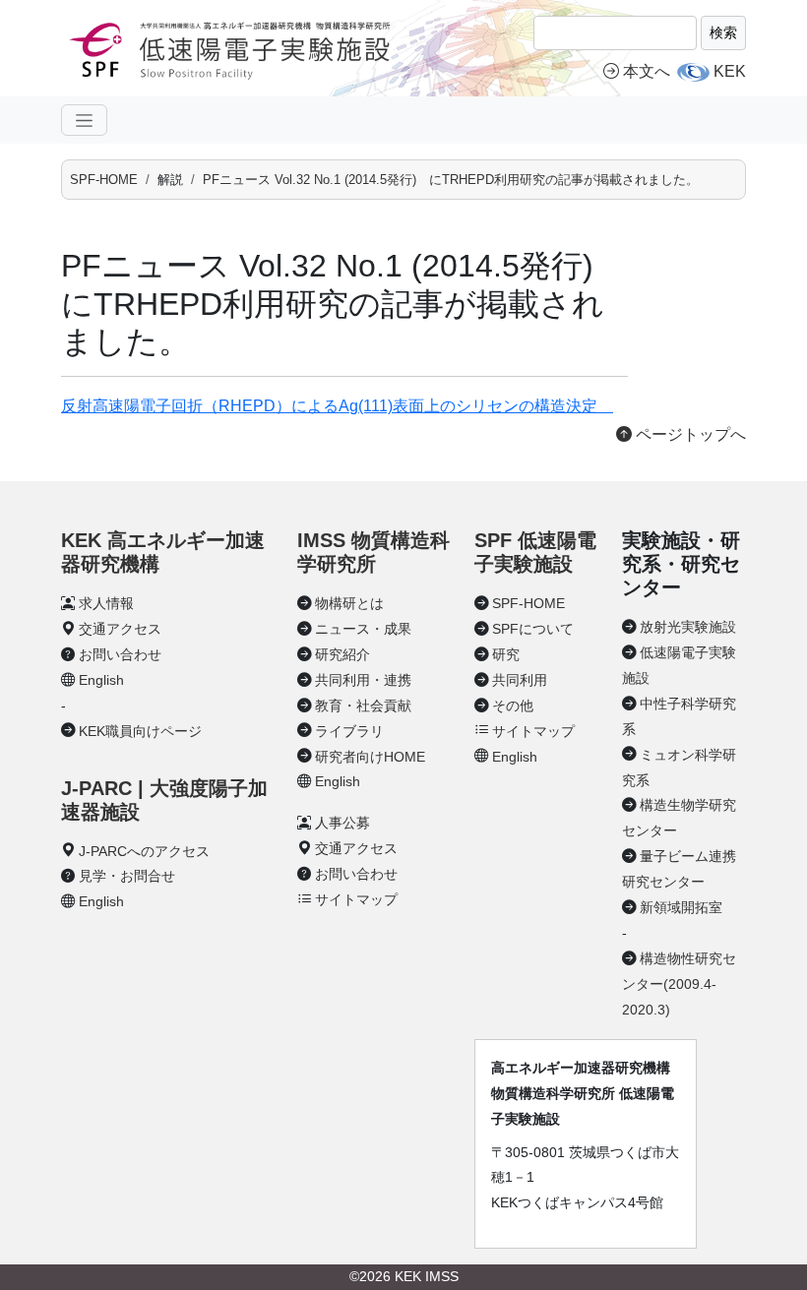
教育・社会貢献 (363, 705)
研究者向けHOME (370, 757)
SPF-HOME (104, 179)
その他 (512, 705)
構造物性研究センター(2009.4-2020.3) (679, 984)
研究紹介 (342, 654)
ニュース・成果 (363, 629)
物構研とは (349, 603)
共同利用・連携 (363, 680)
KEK (730, 71)
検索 (723, 32)
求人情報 (106, 603)
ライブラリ (349, 731)
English (101, 680)
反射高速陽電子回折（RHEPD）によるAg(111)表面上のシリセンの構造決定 (337, 406)
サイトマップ (356, 899)
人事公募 (342, 822)
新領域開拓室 (681, 907)
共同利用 (519, 680)
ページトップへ (689, 434)
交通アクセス (120, 629)
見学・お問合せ (127, 876)
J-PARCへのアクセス (144, 851)
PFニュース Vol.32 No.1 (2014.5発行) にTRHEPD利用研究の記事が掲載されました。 (451, 179)
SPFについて (533, 629)
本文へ (646, 71)
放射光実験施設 (688, 627)
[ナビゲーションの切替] (84, 120)
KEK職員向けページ (140, 731)
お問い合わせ (120, 654)
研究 (506, 654)
